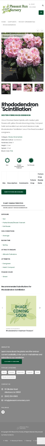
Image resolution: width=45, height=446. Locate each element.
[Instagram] (3, 412)
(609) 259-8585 (32, 5)
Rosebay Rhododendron (13, 328)
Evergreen (7, 263)
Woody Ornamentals (27, 22)
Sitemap (28, 441)
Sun (7, 165)
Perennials (20, 372)
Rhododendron (9, 25)
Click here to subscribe (11, 361)
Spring (5, 245)
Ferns (4, 372)
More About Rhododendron (15, 208)
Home (3, 22)
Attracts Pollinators (10, 254)
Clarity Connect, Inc (8, 435)
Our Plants (12, 22)
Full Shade (30, 165)
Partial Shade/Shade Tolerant (19, 166)
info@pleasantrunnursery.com (17, 400)
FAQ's (6, 441)
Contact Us (38, 441)
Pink (11, 151)
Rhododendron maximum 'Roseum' (19, 331)
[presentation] (4, 57)
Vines (37, 372)
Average (6, 236)
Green (5, 276)
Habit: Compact (9, 267)
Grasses (11, 372)
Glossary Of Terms (16, 441)
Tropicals (30, 372)
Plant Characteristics (13, 203)
